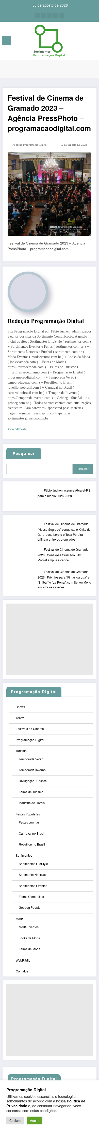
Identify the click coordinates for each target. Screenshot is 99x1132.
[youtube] (61, 15)
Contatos (22, 971)
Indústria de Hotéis (32, 803)
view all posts (17, 429)
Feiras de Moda (29, 949)
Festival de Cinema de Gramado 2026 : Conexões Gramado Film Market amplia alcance (63, 554)
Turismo (21, 750)
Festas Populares (28, 814)
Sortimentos (24, 855)
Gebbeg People (30, 907)
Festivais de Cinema (30, 728)
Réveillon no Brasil (32, 844)
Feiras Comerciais (31, 896)
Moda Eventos (29, 927)
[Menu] (6, 40)
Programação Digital (30, 740)
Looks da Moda (29, 938)
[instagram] (55, 15)
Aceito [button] (34, 1120)
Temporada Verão (31, 759)
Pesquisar (83, 469)
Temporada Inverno (32, 770)
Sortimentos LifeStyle (33, 863)
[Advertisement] (49, 639)
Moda (20, 919)
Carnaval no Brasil (31, 833)
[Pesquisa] (84, 41)
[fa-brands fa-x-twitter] (43, 15)
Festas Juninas (29, 822)
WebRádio (23, 960)
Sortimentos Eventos (33, 885)
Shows (20, 707)
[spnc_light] (92, 41)
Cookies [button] (15, 1120)
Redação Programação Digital (29, 144)
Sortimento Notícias (32, 874)
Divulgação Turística (33, 781)
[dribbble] (49, 15)
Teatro (20, 718)
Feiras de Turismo (31, 792)
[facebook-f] (37, 15)
